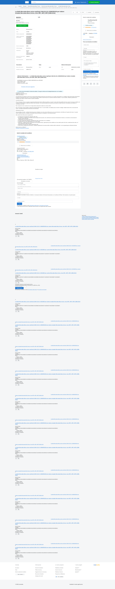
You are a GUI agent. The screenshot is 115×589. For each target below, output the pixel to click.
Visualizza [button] (25, 151)
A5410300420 (29, 40)
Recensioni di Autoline (39, 573)
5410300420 (28, 41)
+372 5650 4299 (30, 151)
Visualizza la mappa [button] (39, 169)
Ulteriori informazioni (87, 39)
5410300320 (28, 39)
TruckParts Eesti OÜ (21, 136)
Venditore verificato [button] (22, 137)
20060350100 (29, 33)
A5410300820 (29, 36)
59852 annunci (24, 138)
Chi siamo (17, 567)
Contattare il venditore (22, 25)
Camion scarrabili (90, 219)
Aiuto (16, 569)
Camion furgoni (91, 218)
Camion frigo (96, 218)
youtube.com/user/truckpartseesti (23, 156)
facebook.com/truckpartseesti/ (22, 155)
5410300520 (28, 43)
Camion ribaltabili (89, 217)
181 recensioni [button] (27, 141)
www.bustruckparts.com (21, 154)
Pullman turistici (96, 217)
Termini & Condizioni (39, 567)
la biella (27, 31)
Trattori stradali (85, 216)
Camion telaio (84, 219)
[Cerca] (32, 2)
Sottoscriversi (19, 288)
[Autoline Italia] (19, 2)
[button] (73, 12)
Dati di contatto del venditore (20, 571)
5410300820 (28, 37)
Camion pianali (85, 218)
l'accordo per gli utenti (44, 205)
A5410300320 (29, 38)
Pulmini (89, 216)
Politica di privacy (38, 569)
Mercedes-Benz (29, 29)
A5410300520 (29, 42)
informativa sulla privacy (34, 205)
